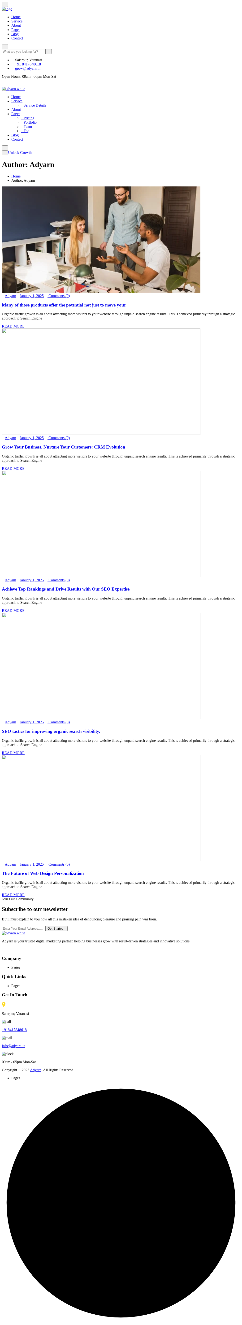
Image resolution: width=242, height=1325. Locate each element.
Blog (15, 34)
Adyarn (10, 296)
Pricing (29, 118)
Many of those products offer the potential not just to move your (64, 304)
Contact (17, 38)
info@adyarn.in (13, 1046)
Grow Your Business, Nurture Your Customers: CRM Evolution (63, 447)
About (16, 25)
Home (16, 17)
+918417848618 (14, 1030)
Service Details (35, 105)
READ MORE (13, 326)
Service (16, 21)
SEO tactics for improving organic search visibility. (51, 731)
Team (28, 127)
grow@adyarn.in (27, 68)
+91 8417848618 (28, 64)
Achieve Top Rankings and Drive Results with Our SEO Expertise (66, 589)
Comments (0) (59, 296)
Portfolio (30, 122)
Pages (15, 30)
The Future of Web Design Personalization (43, 873)
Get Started (55, 928)
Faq (26, 131)
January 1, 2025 (32, 296)
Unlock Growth (20, 153)
